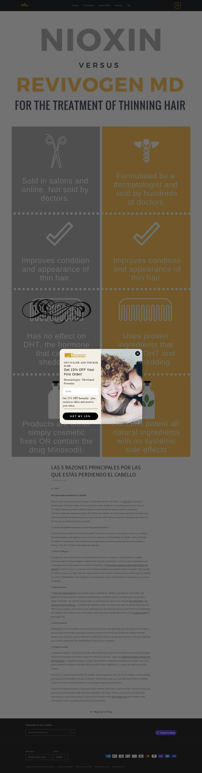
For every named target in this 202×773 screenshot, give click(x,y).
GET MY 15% (80, 416)
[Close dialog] (137, 353)
